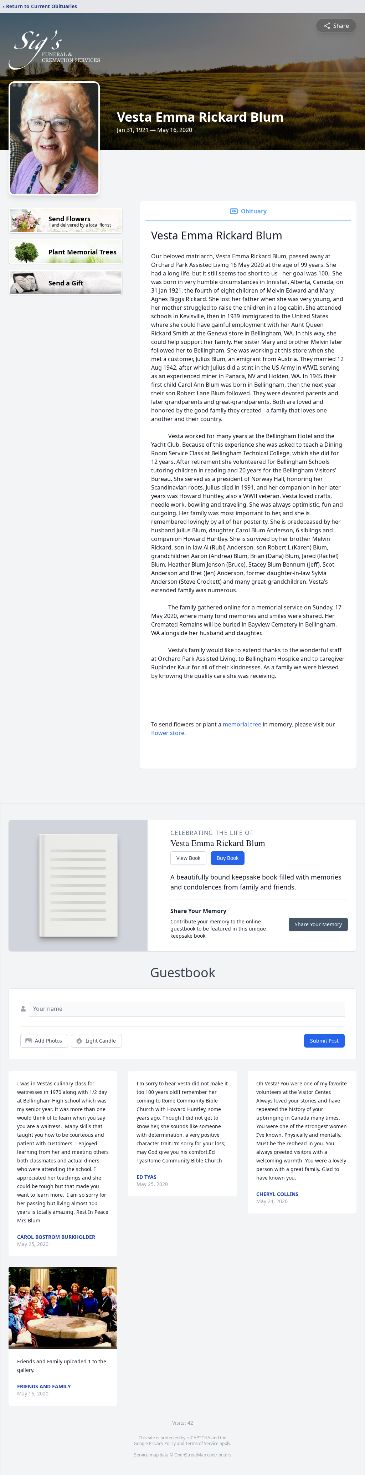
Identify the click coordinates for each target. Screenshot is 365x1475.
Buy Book (227, 858)
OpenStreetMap (190, 1455)
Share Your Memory (318, 924)
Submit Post (324, 1040)
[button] (63, 1308)
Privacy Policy (162, 1443)
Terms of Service (202, 1443)
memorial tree (242, 724)
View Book (188, 858)
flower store (167, 733)
